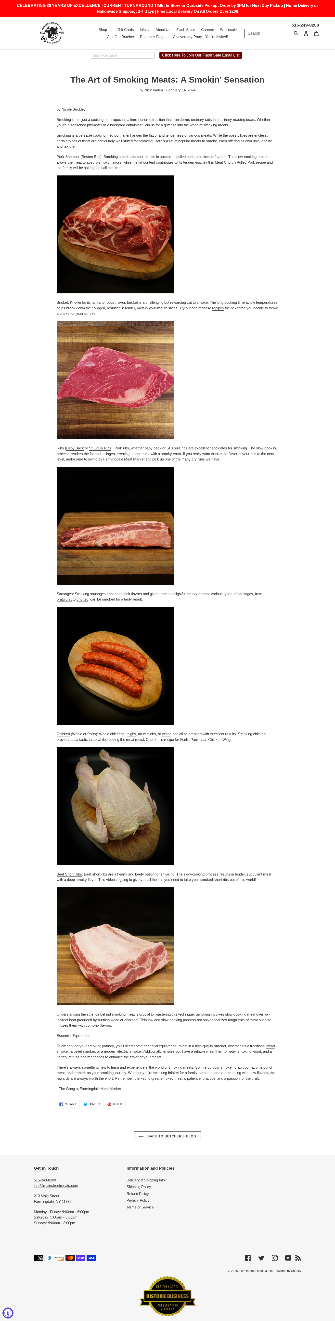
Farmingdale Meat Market (256, 1271)
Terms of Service (140, 1207)
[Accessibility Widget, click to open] (7, 1313)
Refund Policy (138, 1194)
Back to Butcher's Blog (171, 1136)
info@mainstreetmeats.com (56, 1185)
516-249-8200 (305, 25)
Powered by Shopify (287, 1271)
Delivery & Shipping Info (146, 1180)
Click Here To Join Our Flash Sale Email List (200, 55)
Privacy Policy (138, 1200)
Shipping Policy (139, 1187)
